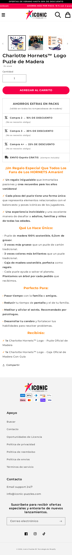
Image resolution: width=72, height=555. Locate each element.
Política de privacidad (21, 444)
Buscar (11, 421)
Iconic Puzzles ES (30, 549)
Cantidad (8, 71)
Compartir (13, 364)
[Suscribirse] (61, 521)
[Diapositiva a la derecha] (68, 43)
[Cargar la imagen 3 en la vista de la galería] (55, 43)
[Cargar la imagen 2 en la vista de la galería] (36, 43)
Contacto (13, 429)
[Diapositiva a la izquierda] (3, 43)
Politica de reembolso (21, 451)
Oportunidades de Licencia (24, 436)
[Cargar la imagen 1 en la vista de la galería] (17, 43)
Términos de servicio (20, 466)
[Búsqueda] (58, 15)
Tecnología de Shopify (47, 549)
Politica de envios (18, 459)
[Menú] (4, 15)
